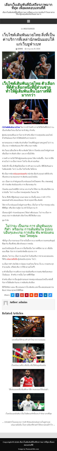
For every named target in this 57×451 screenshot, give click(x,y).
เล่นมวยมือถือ (12, 259)
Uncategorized (29, 28)
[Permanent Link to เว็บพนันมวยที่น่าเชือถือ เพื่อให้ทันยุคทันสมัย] (28, 353)
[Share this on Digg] (41, 295)
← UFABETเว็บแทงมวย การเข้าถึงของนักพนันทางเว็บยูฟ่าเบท (26, 422)
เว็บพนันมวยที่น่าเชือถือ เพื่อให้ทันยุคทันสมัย (28, 365)
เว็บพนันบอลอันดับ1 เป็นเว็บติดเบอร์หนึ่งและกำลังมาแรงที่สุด (29, 414)
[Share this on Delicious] (50, 295)
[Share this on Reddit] (31, 295)
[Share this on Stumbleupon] (36, 295)
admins (20, 49)
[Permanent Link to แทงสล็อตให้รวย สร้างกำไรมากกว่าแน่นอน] (28, 326)
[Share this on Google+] (22, 295)
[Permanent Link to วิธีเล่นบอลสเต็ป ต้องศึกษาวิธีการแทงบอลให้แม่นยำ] (28, 378)
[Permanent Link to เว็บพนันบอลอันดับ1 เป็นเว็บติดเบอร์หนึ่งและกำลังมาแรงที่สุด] (28, 402)
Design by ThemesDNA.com (28, 449)
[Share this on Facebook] (17, 295)
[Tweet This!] (13, 295)
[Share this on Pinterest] (27, 295)
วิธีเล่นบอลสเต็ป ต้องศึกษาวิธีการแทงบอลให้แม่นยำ (28, 389)
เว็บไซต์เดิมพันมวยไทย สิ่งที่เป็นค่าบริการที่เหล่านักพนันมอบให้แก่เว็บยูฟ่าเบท (28, 39)
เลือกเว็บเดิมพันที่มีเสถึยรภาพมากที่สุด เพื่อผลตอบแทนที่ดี (28, 6)
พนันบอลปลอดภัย (20, 174)
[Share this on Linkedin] (45, 295)
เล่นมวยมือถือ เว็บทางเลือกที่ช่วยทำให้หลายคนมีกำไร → (33, 425)
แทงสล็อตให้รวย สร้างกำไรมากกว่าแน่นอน (28, 340)
